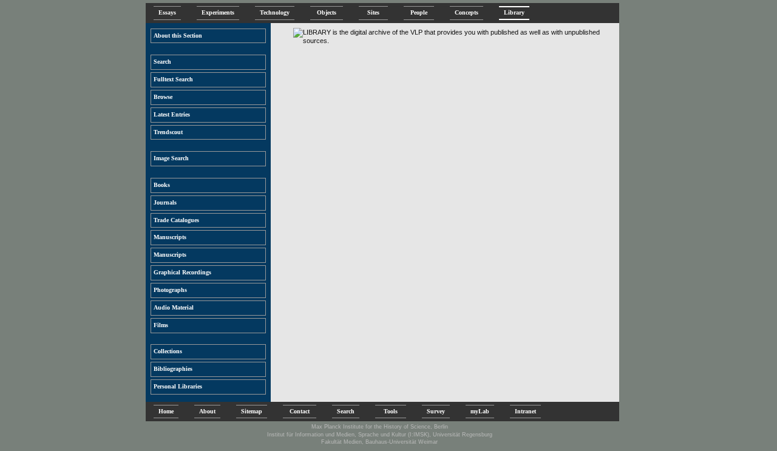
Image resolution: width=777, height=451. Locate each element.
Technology (275, 12)
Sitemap (251, 411)
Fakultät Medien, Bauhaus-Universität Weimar (379, 442)
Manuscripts (170, 237)
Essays (167, 12)
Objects (326, 12)
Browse (163, 96)
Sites (373, 12)
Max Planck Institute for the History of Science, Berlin (379, 427)
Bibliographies (173, 368)
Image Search (171, 158)
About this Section (178, 35)
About (207, 411)
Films (161, 325)
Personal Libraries (178, 386)
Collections (168, 351)
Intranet (525, 411)
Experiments (218, 12)
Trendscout (168, 132)
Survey (436, 411)
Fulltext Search (173, 79)
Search (162, 61)
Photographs (170, 290)
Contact (299, 411)
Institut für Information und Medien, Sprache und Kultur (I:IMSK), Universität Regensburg (379, 435)
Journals (165, 202)
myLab (479, 411)
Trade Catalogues (176, 220)
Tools (390, 411)
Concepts (466, 12)
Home (166, 411)
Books (162, 184)
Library (514, 12)
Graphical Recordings (182, 272)
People (419, 12)
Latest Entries (172, 114)
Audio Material (174, 307)
